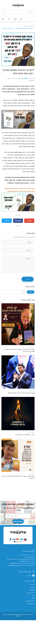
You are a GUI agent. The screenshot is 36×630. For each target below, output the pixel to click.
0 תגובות (32, 80)
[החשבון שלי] (21, 19)
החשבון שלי (32, 590)
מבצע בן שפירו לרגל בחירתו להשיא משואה (21, 393)
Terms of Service (30, 601)
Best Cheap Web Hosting (11, 614)
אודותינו (33, 584)
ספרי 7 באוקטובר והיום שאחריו (25, 435)
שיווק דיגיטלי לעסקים (18, 617)
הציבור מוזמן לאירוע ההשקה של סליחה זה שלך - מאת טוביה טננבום (19, 350)
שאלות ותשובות (31, 593)
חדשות (25, 26)
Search (30, 292)
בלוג (33, 595)
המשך (27, 279)
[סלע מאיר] (18, 4)
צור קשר (33, 587)
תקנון (33, 598)
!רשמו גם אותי (18, 521)
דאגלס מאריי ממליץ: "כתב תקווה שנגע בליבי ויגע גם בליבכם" (18, 477)
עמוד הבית (32, 26)
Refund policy (31, 603)
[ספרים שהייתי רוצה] (9, 19)
